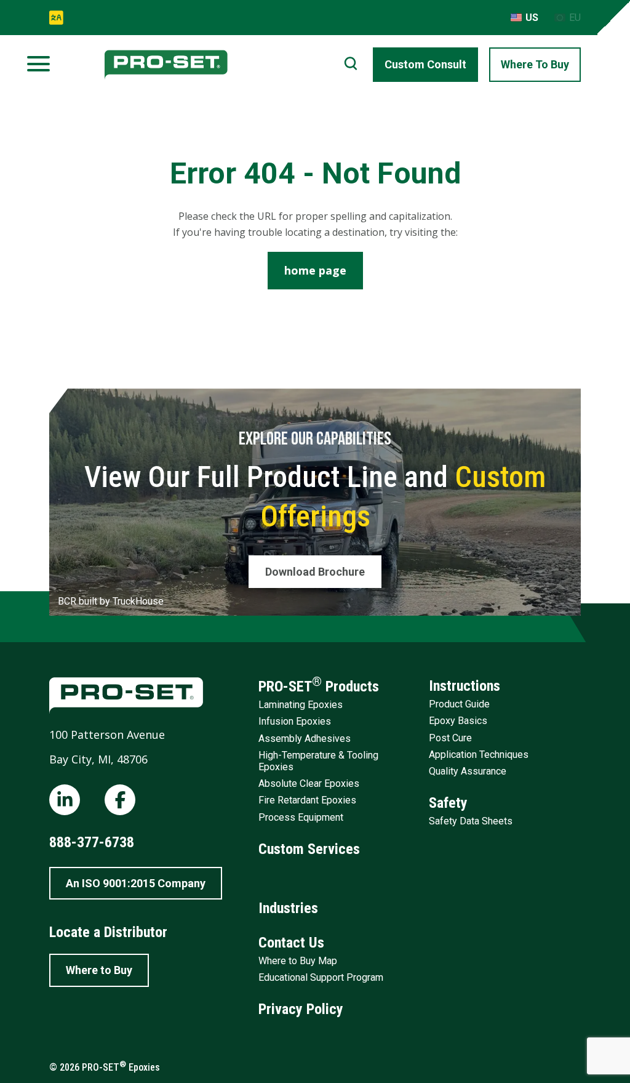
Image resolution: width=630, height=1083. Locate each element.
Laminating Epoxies (300, 705)
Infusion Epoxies (294, 721)
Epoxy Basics (458, 721)
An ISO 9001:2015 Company (135, 883)
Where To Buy (535, 64)
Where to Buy (99, 970)
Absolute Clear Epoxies (308, 783)
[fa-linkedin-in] (64, 799)
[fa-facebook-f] (120, 799)
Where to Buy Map (297, 961)
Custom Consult (425, 64)
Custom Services (309, 849)
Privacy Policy (300, 1009)
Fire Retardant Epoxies (307, 800)
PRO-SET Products (318, 684)
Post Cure (450, 738)
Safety (448, 802)
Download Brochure (315, 571)
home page (315, 270)
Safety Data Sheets (470, 821)
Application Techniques (478, 754)
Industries (288, 908)
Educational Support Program (320, 977)
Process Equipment (300, 817)
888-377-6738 (91, 842)
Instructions (464, 685)
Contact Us (291, 942)
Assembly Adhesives (304, 738)
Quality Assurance (467, 771)
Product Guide (459, 704)
